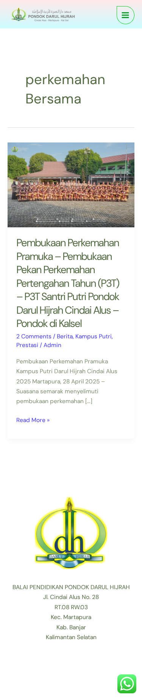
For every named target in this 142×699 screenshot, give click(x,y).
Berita (65, 336)
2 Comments (33, 336)
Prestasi (27, 345)
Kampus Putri (93, 336)
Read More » (33, 419)
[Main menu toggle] (125, 15)
